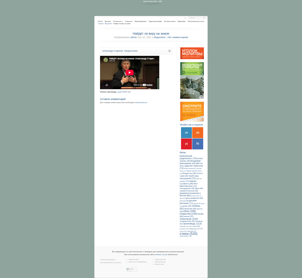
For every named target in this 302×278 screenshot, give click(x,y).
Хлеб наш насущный (189, 177)
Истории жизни (170, 21)
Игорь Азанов (190, 168)
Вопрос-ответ (159, 264)
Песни (100, 21)
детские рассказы (188, 201)
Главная (100, 23)
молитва (190, 209)
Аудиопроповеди (155, 21)
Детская (108, 21)
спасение (191, 231)
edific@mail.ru (142, 262)
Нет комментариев (178, 37)
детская (184, 201)
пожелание (189, 219)
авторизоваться (141, 102)
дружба (197, 203)
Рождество (189, 173)
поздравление (187, 221)
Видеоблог (182, 21)
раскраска (184, 228)
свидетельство (196, 229)
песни (188, 216)
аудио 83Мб (122, 92)
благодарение (187, 188)
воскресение (196, 195)
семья (183, 231)
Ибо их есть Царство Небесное (191, 165)
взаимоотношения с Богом (190, 194)
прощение (184, 226)
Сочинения (118, 21)
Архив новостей (160, 259)
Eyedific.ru (112, 260)
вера (199, 188)
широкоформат (186, 236)
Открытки (128, 21)
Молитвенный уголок (196, 21)
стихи (188, 234)
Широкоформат (140, 21)
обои (189, 211)
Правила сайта (134, 259)
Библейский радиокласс (188, 157)
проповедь (192, 223)
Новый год (192, 171)
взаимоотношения (189, 191)
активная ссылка (160, 254)
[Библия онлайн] (132, 271)
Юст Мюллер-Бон (189, 184)
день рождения (194, 198)
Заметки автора (160, 262)
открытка (188, 213)
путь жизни (194, 226)
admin (133, 37)
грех (182, 198)
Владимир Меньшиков (190, 162)
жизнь (186, 206)
